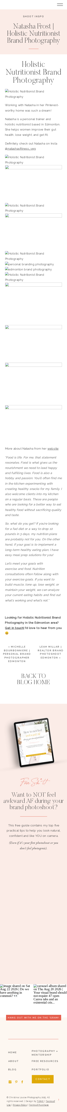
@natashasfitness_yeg (20, 148)
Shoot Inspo (33, 16)
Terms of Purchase (39, 1105)
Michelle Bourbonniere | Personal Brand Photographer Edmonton (17, 654)
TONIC (40, 1101)
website (52, 448)
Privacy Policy (20, 1105)
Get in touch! (14, 628)
